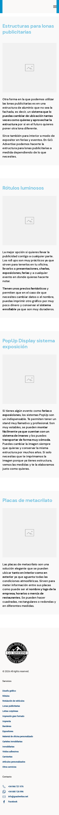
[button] (55, 6)
